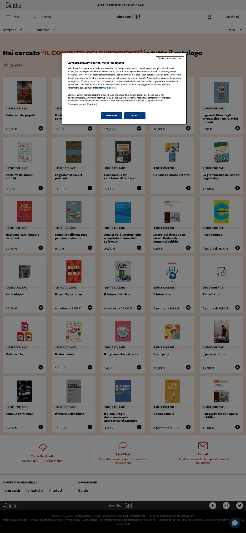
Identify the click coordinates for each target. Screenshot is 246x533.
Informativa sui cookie (104, 88)
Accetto (135, 115)
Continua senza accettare (170, 58)
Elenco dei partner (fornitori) (82, 104)
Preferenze (112, 115)
